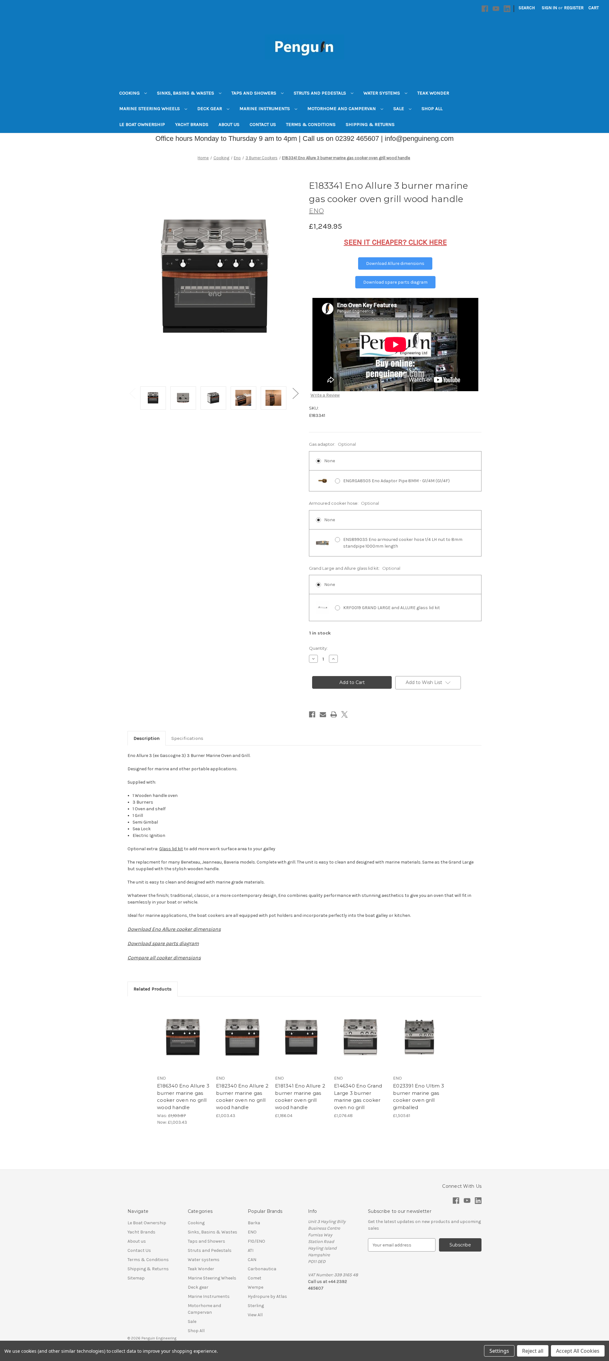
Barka (254, 1223)
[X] (344, 714)
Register (574, 7)
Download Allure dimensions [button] (395, 263)
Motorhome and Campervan (342, 108)
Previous (132, 393)
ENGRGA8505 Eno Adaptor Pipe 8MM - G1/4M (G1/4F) (396, 480)
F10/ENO (256, 1241)
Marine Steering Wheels (150, 108)
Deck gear (210, 108)
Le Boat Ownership (142, 124)
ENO (252, 1232)
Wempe (255, 1287)
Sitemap (136, 1278)
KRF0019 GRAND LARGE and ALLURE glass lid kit (391, 607)
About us (229, 124)
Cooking (130, 93)
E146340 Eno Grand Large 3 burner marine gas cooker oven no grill (358, 1096)
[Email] (323, 714)
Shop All (432, 108)
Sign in (549, 7)
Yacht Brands (191, 124)
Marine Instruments (265, 108)
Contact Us (263, 124)
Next (295, 393)
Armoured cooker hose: (344, 503)
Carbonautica (262, 1269)
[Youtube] (496, 8)
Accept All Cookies (577, 1350)
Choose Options (183, 1042)
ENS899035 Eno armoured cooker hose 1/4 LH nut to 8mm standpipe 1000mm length (402, 543)
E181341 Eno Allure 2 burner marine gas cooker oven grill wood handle (300, 1096)
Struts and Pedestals (320, 93)
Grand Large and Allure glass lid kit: (354, 568)
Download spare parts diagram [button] (395, 282)
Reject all (532, 1350)
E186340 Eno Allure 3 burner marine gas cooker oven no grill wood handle (183, 1096)
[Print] (334, 714)
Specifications (187, 738)
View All (255, 1315)
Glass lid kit (171, 848)
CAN (252, 1259)
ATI (250, 1250)
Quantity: (318, 648)
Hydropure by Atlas (267, 1296)
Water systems (382, 93)
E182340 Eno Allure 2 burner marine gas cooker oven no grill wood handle (242, 1096)
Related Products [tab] (153, 989)
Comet (254, 1278)
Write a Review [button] (325, 395)
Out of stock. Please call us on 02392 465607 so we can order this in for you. (301, 1042)
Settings (499, 1350)
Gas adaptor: (332, 444)
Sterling (256, 1305)
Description (147, 738)
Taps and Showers (255, 93)
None (329, 461)
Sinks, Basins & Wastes (186, 93)
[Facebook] (484, 8)
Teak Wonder (433, 93)
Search (527, 7)
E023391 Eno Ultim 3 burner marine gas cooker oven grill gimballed (418, 1096)
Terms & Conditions (311, 124)
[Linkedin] (507, 8)
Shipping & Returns (370, 124)
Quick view (178, 1031)
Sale (399, 108)
